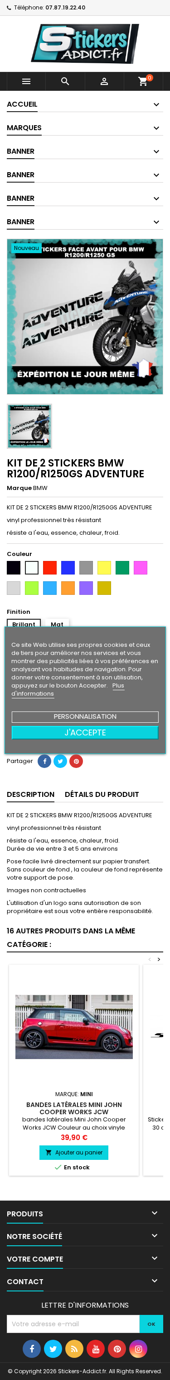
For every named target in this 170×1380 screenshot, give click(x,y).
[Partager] (44, 761)
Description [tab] (30, 794)
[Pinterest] (76, 761)
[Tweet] (60, 761)
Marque (19, 488)
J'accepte (85, 732)
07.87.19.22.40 (65, 7)
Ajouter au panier (73, 1152)
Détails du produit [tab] (102, 794)
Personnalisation (85, 716)
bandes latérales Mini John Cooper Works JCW (74, 1108)
